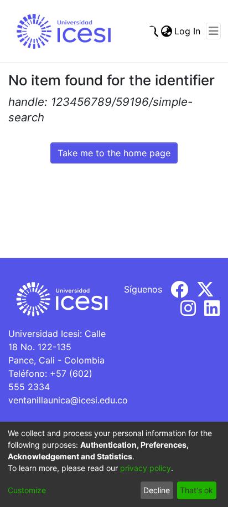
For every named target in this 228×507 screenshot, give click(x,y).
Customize (27, 490)
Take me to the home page (114, 152)
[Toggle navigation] (213, 31)
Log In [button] (187, 31)
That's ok (196, 490)
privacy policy (145, 468)
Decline (156, 490)
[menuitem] (166, 31)
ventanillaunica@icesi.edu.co (68, 400)
